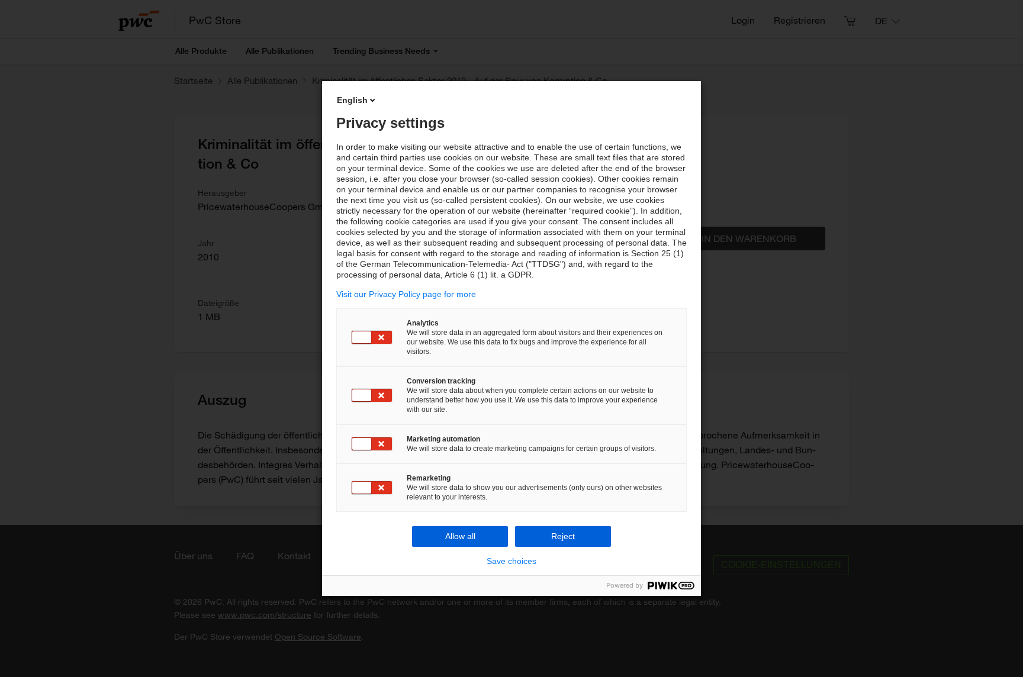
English (352, 100)
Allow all (460, 536)
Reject (563, 536)
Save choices (511, 561)
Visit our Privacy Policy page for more (406, 294)
